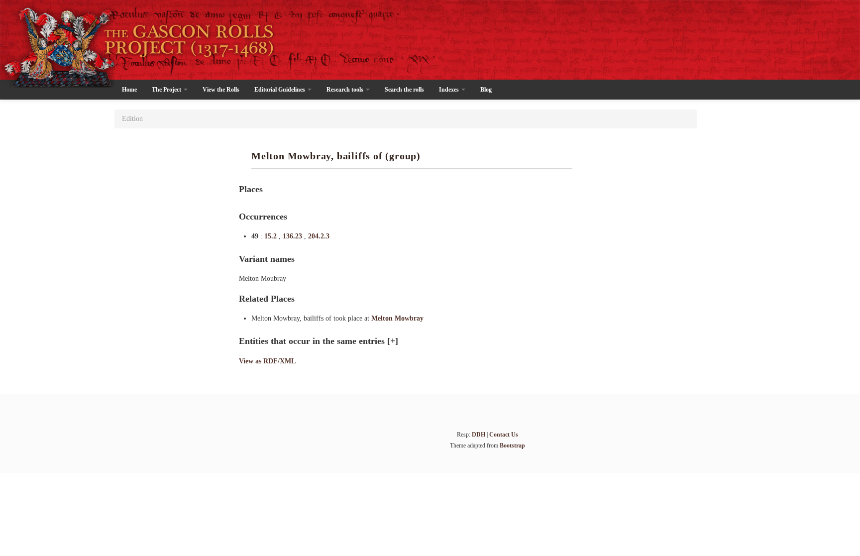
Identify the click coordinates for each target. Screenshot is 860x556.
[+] (392, 341)
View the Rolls (221, 90)
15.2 (271, 236)
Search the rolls (404, 90)
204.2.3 (318, 236)
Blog (486, 90)
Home (129, 90)
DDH (478, 434)
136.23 (293, 236)
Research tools (345, 90)
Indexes (449, 90)
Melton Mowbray (397, 318)
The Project (167, 90)
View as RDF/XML (267, 361)
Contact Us (503, 434)
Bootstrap (512, 445)
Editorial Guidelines (280, 90)
